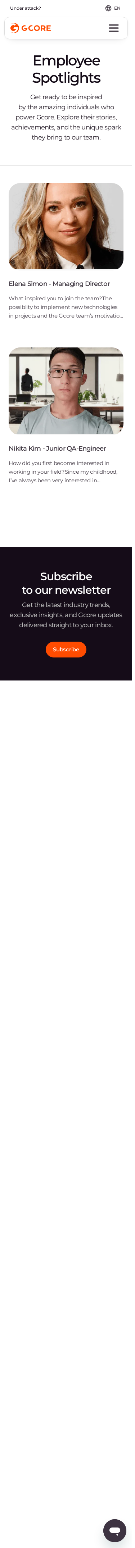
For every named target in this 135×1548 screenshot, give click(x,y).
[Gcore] (30, 28)
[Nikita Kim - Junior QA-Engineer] (66, 421)
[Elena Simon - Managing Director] (66, 256)
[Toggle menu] (114, 28)
